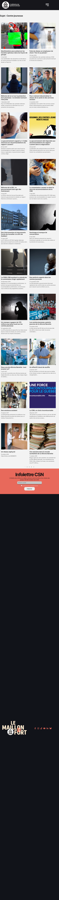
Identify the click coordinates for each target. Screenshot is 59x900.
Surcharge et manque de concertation (38, 233)
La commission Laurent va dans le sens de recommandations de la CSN (41, 189)
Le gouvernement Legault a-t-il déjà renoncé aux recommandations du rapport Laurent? (14, 142)
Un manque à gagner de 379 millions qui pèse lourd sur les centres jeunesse (12, 324)
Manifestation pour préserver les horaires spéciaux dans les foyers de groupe (14, 52)
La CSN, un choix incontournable (41, 410)
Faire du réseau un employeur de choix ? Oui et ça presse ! (41, 52)
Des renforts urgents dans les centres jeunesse (40, 278)
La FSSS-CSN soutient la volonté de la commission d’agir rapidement (14, 278)
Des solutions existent (9, 410)
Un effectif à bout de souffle (39, 367)
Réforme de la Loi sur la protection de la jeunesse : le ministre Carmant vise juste (14, 97)
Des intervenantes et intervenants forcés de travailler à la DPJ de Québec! (13, 234)
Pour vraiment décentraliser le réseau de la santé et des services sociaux (41, 97)
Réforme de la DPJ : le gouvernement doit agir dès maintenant (11, 189)
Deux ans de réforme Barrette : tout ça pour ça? (13, 368)
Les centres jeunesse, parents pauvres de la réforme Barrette (40, 323)
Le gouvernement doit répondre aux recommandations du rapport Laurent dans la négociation (42, 142)
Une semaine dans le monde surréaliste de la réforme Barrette (41, 452)
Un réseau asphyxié (8, 452)
